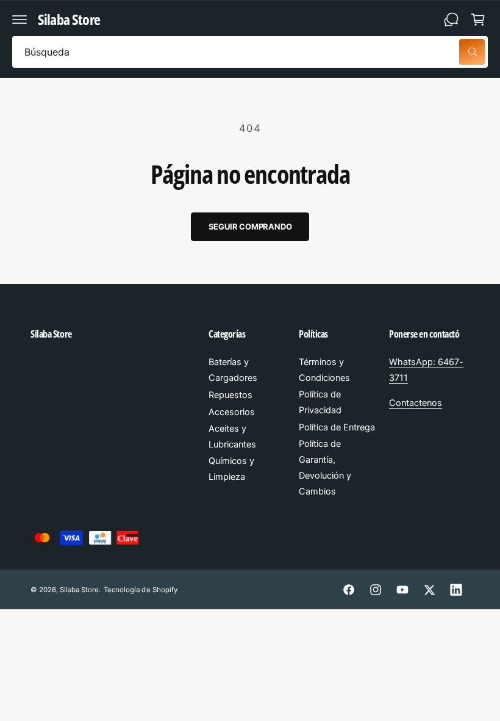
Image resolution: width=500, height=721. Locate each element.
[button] (19, 19)
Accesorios (232, 412)
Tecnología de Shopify (140, 589)
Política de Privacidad (320, 402)
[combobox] (250, 52)
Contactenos (415, 402)
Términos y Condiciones (324, 370)
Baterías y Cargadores (233, 370)
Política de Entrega (337, 427)
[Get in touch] (451, 19)
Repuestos (230, 394)
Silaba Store (79, 589)
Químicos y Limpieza (231, 468)
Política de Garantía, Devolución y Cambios (325, 467)
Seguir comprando (250, 226)
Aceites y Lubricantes (232, 436)
